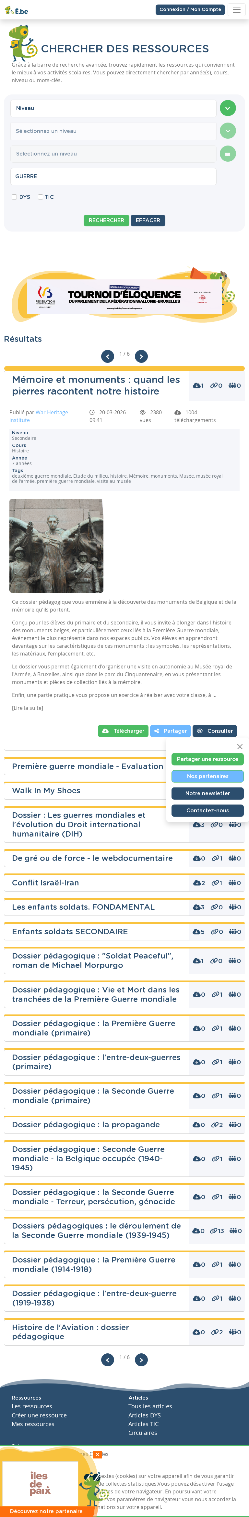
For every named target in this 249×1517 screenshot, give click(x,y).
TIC (49, 197)
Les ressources (32, 1406)
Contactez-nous (207, 810)
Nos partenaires (208, 776)
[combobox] (113, 108)
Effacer (148, 220)
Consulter (219, 731)
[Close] (240, 746)
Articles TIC (143, 1424)
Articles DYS (144, 1415)
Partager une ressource (207, 759)
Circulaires (142, 1432)
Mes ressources (33, 1424)
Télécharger (128, 731)
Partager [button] (174, 731)
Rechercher (106, 220)
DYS (24, 197)
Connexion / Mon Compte (190, 9)
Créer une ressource (39, 1415)
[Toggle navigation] (237, 9)
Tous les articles (150, 1406)
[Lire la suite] (27, 707)
